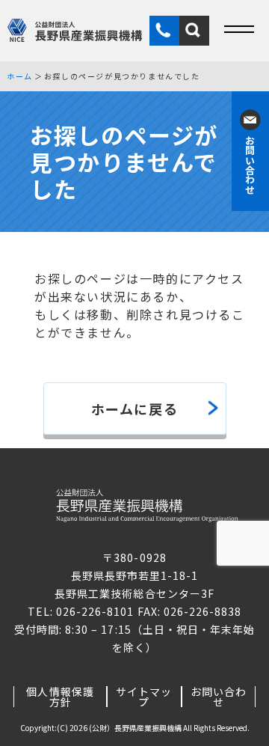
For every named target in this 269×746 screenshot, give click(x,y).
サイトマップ (144, 696)
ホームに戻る (135, 408)
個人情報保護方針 (59, 696)
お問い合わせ (219, 696)
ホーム (20, 76)
